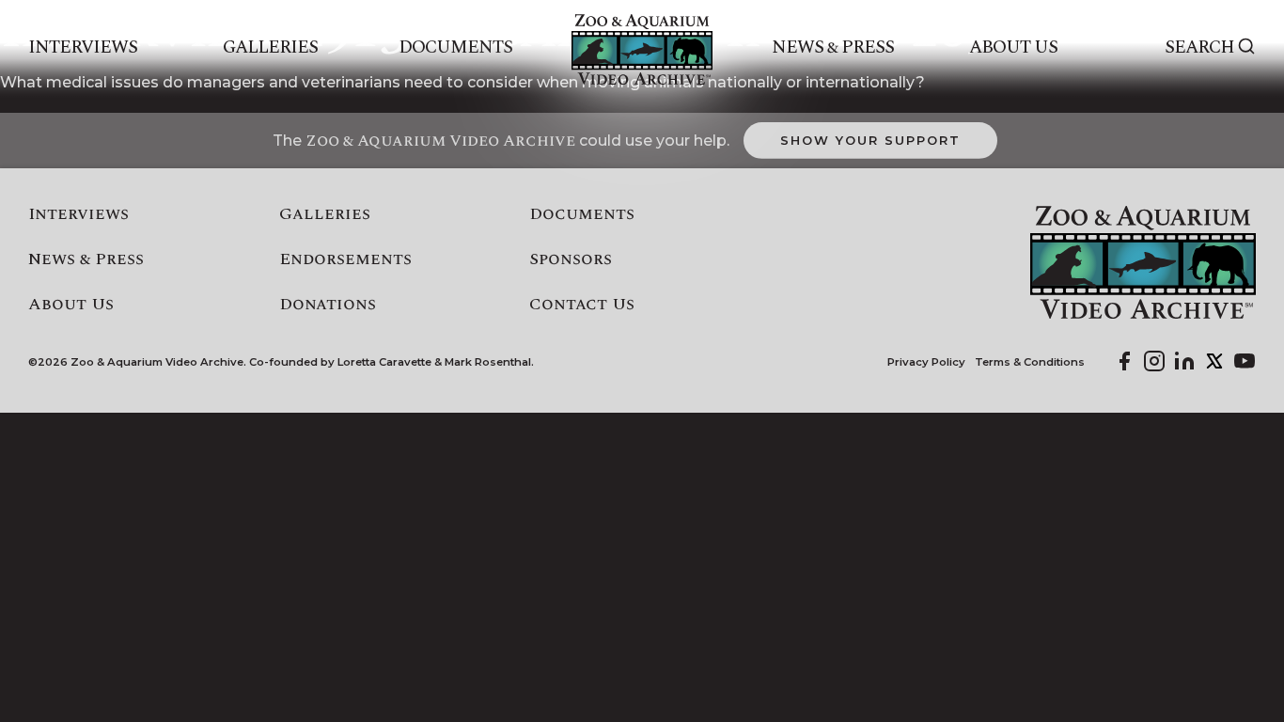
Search (1199, 48)
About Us (1013, 48)
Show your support (870, 140)
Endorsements (345, 259)
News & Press (833, 48)
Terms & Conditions (1030, 362)
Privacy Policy (926, 362)
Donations (327, 304)
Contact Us (581, 304)
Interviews (83, 48)
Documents (455, 48)
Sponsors (570, 259)
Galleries (270, 48)
